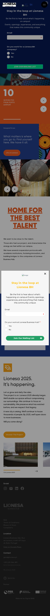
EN (31, 5)
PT (26, 5)
